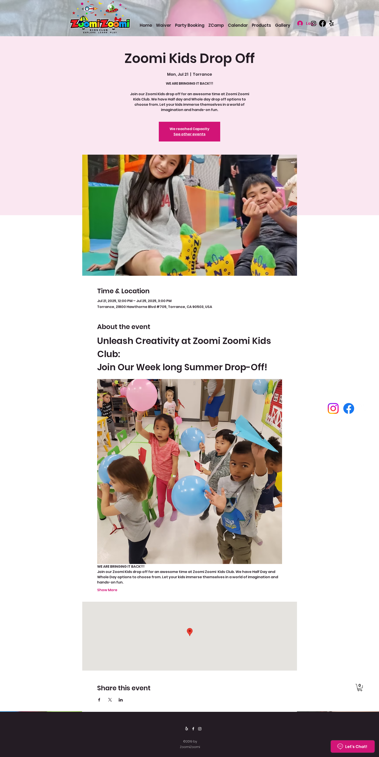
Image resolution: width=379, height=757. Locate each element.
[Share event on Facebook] (99, 700)
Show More (107, 590)
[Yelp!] (331, 23)
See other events (189, 134)
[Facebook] (322, 23)
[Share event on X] (110, 700)
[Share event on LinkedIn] (121, 700)
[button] (360, 687)
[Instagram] (313, 23)
